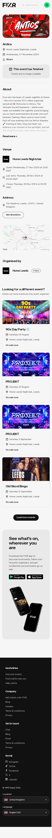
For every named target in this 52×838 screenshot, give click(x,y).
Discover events (13, 674)
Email (8, 738)
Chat (7, 729)
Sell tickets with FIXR (16, 697)
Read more (9, 136)
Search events (31, 5)
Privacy (9, 715)
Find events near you (15, 678)
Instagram (14, 762)
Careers (9, 706)
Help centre (11, 683)
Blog (7, 702)
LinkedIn (13, 779)
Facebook (14, 770)
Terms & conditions (15, 710)
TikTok (12, 766)
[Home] (9, 5)
